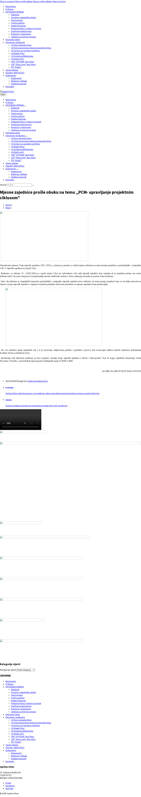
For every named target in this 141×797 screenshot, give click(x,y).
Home (8, 204)
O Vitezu (9, 684)
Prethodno (9, 387)
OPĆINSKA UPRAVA (15, 686)
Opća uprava (17, 695)
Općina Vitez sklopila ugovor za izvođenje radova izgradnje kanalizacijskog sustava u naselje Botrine (52, 393)
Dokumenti (11, 750)
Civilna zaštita (18, 697)
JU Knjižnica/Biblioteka (22, 731)
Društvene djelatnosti (37, 381)
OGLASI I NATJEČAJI (15, 747)
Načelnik (15, 689)
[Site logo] (7, 91)
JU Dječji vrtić (17, 733)
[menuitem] (11, 6)
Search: (3, 184)
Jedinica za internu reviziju (23, 711)
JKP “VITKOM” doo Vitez (22, 736)
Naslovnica (11, 681)
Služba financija (18, 700)
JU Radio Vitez (18, 728)
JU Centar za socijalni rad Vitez (25, 725)
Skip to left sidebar (24, 1)
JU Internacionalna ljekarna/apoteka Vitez (31, 722)
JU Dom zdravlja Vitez (21, 720)
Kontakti (10, 761)
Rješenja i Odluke (19, 755)
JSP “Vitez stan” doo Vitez (23, 739)
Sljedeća (9, 400)
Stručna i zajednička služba (23, 692)
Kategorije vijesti (8, 669)
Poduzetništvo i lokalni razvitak (26, 703)
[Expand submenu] (26, 136)
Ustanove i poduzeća (15, 717)
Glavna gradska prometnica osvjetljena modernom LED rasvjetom (36, 405)
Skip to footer (59, 1)
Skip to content (7, 1)
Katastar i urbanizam (21, 708)
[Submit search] (33, 185)
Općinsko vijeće (13, 714)
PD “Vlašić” (16, 742)
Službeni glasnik (18, 758)
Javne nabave (12, 744)
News (8, 207)
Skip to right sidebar (42, 1)
